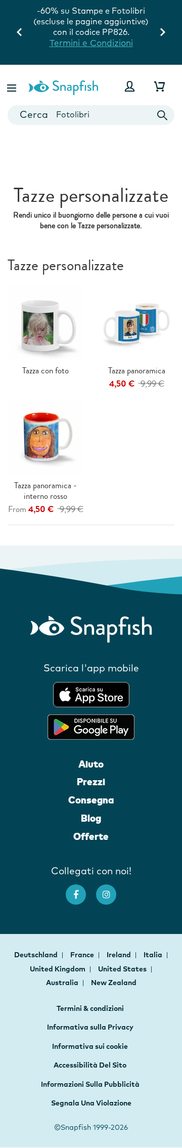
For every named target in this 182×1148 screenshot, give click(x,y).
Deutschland (36, 954)
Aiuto (91, 764)
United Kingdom (58, 968)
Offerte (91, 836)
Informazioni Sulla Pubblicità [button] (90, 1084)
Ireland (119, 954)
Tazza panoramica (136, 370)
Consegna (91, 800)
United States (123, 968)
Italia (154, 954)
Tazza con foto (45, 370)
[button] (12, 86)
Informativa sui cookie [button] (90, 1046)
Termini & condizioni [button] (90, 1008)
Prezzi (91, 782)
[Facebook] (81, 889)
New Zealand (113, 982)
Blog (91, 818)
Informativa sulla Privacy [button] (90, 1027)
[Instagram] (111, 889)
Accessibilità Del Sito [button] (90, 1065)
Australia (63, 982)
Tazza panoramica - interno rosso (45, 490)
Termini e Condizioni (91, 42)
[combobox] (91, 115)
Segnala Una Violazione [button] (91, 1103)
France (83, 954)
